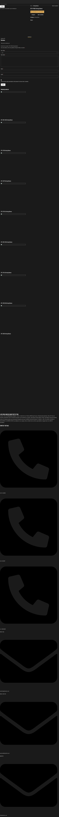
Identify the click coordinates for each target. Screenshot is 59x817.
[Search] (56, 2)
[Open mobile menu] (58, 2)
